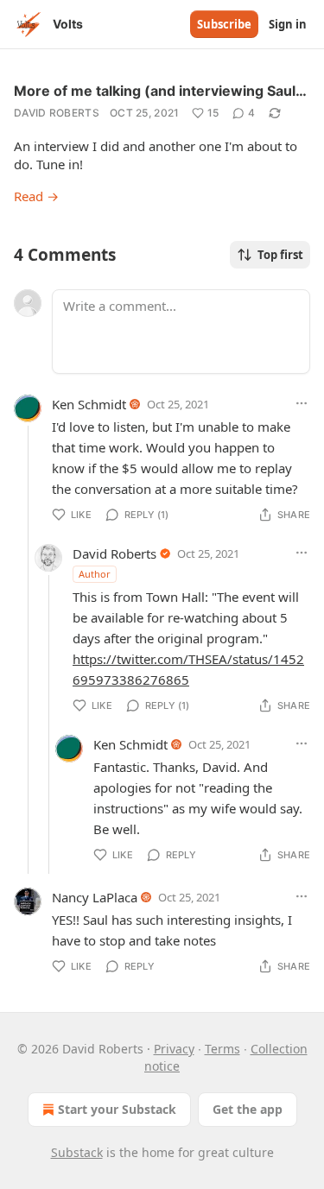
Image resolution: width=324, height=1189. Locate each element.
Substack (77, 1152)
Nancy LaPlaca (94, 897)
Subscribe (224, 24)
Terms (222, 1048)
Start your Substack (117, 1109)
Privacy (174, 1048)
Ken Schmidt (89, 404)
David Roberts (56, 112)
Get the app (248, 1109)
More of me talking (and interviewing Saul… (160, 90)
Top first (280, 254)
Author (95, 573)
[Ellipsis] (301, 403)
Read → (36, 196)
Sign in (288, 24)
